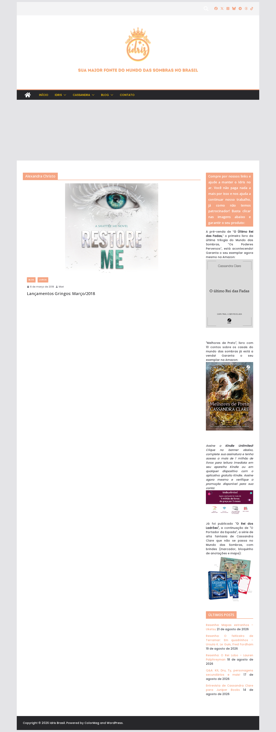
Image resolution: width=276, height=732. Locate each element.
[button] (64, 95)
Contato (127, 95)
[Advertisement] (138, 130)
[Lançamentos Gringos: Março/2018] (112, 228)
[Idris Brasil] (27, 95)
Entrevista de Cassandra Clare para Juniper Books (229, 688)
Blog (105, 95)
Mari (61, 286)
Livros (43, 279)
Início (43, 95)
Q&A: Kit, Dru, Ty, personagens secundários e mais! (229, 672)
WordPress (115, 723)
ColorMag (91, 723)
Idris (58, 95)
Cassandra (81, 95)
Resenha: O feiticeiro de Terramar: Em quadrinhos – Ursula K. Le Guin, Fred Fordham (229, 640)
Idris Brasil (57, 723)
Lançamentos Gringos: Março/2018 (61, 293)
